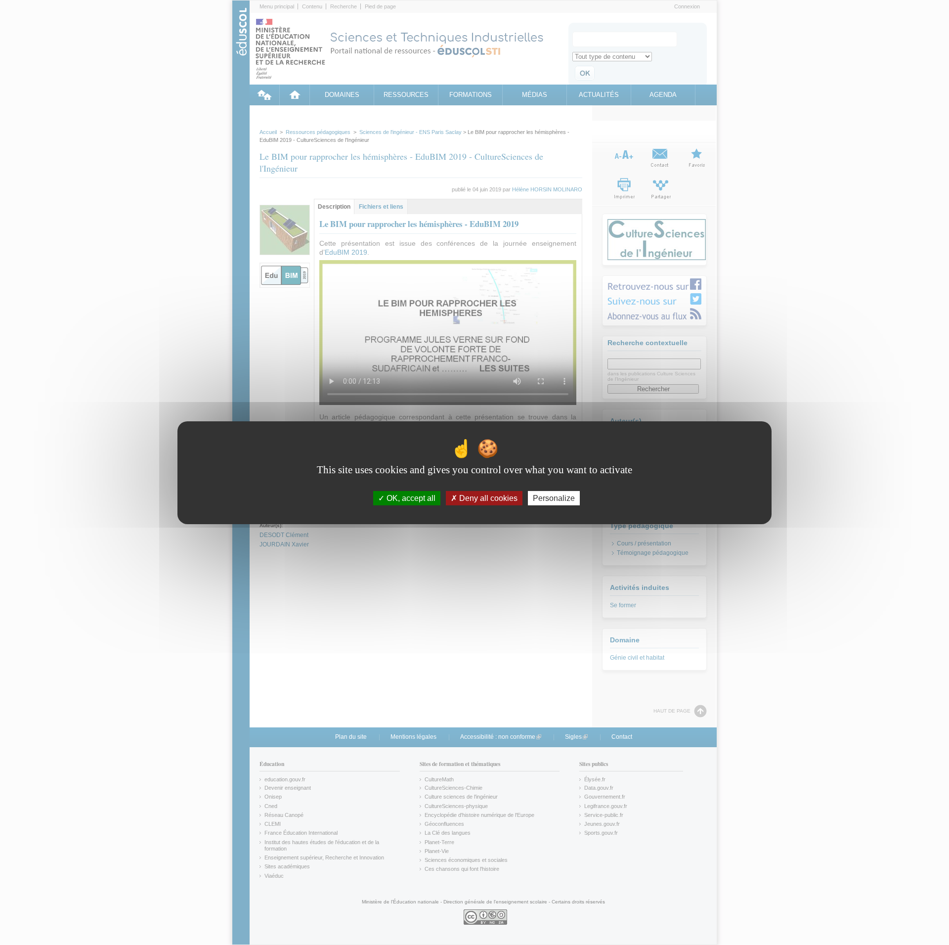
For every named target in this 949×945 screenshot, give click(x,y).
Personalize (554, 498)
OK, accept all (410, 498)
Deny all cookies (487, 498)
